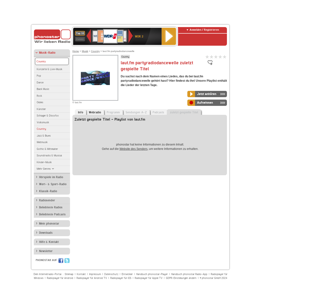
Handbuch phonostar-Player (152, 274)
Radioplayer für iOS (120, 278)
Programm (113, 112)
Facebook (60, 260)
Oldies (40, 102)
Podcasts (158, 112)
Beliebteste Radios (51, 207)
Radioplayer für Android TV (92, 278)
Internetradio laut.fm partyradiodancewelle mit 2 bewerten (212, 56)
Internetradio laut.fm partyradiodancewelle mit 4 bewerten (220, 56)
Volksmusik (43, 122)
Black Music (43, 89)
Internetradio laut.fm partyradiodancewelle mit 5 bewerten (225, 56)
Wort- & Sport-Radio (52, 184)
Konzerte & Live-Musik (49, 69)
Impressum (95, 274)
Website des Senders (133, 149)
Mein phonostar (49, 223)
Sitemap (69, 274)
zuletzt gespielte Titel (184, 112)
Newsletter (46, 251)
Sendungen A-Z (136, 112)
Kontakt (81, 274)
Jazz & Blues (44, 135)
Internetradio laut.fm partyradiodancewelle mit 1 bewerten (207, 56)
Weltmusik (42, 142)
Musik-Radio (47, 52)
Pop (39, 75)
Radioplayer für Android (60, 278)
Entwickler (127, 274)
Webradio (95, 112)
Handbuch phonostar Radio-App (189, 274)
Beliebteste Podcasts (52, 214)
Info (80, 112)
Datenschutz (111, 274)
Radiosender (47, 200)
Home (75, 51)
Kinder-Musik (44, 162)
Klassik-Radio (48, 191)
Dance (40, 82)
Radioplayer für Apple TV (148, 278)
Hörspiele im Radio (51, 177)
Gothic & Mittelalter (47, 149)
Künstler (41, 109)
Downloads (46, 232)
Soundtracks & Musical (49, 155)
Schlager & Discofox (48, 115)
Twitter (67, 260)
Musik (85, 51)
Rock (39, 95)
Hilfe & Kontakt (49, 242)
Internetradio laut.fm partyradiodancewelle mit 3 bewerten (216, 56)
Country (41, 61)
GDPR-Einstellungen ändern (181, 278)
